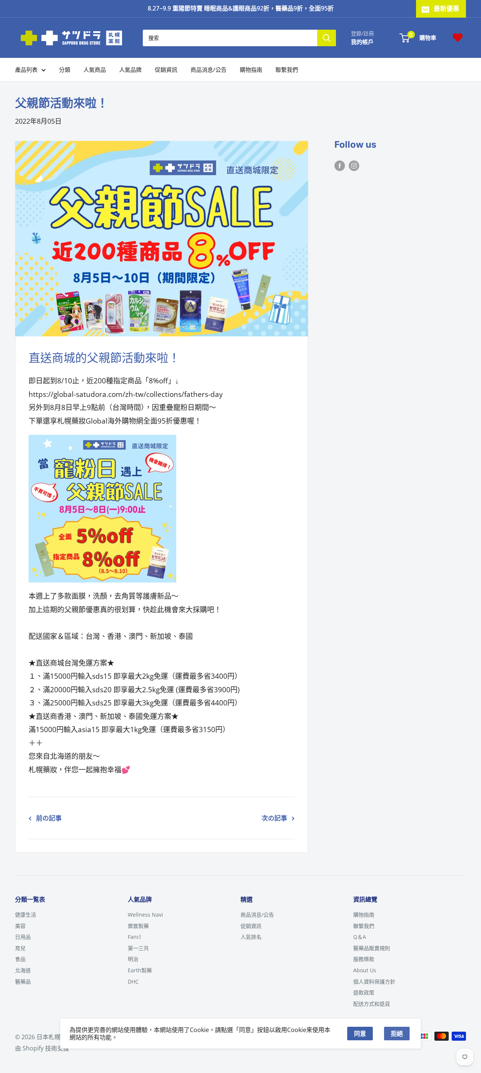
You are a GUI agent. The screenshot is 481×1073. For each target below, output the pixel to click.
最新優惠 (446, 8)
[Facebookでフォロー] (339, 165)
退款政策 (363, 992)
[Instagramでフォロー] (354, 165)
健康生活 (25, 914)
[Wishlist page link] (458, 37)
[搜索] (326, 37)
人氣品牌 (130, 69)
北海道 (23, 970)
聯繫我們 (286, 69)
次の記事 (274, 818)
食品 (20, 959)
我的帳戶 (362, 41)
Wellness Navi (145, 914)
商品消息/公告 (209, 69)
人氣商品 (94, 69)
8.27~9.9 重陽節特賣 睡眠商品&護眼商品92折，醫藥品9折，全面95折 (241, 8)
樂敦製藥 (138, 925)
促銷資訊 (166, 69)
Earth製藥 (140, 970)
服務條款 (363, 959)
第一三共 (138, 948)
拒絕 (397, 1033)
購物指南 (251, 69)
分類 (64, 69)
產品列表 (26, 69)
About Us (364, 970)
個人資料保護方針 (374, 981)
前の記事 (49, 818)
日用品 (23, 936)
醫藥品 (23, 981)
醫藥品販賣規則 (371, 948)
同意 (360, 1033)
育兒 (20, 948)
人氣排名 (251, 936)
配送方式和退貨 (371, 1003)
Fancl (134, 936)
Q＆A (359, 936)
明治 (133, 959)
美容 (20, 925)
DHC (133, 981)
